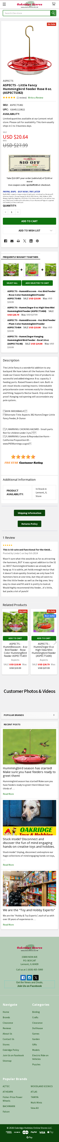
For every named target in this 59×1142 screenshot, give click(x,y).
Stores (6, 1044)
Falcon (6, 1111)
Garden (36, 1039)
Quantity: (9, 205)
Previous (4, 642)
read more (8, 793)
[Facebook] (5, 241)
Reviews (7, 1028)
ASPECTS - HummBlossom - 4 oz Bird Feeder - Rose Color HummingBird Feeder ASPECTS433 (15, 650)
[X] (24, 241)
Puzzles (36, 1064)
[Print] (18, 241)
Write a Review (35, 97)
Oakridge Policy (11, 1049)
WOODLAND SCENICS (42, 1086)
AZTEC (6, 1086)
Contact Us (8, 1039)
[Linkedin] (31, 241)
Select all (12, 283)
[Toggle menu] (4, 4)
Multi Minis (36, 1102)
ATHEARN (8, 1091)
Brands (6, 1017)
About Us (7, 1033)
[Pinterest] (37, 241)
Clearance (8, 1022)
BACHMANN (9, 1106)
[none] (29, 49)
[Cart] (54, 4)
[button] (29, 230)
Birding (36, 1011)
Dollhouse (37, 1028)
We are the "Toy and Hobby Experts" (29, 910)
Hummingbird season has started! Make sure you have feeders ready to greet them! (29, 772)
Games (35, 1033)
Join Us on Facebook (13, 1055)
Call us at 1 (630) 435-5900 (29, 969)
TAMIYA (34, 1097)
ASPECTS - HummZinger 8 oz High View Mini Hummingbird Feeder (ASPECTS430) (44, 650)
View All (35, 1107)
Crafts (35, 1017)
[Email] (12, 241)
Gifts (34, 1044)
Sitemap (7, 1060)
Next (55, 642)
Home (6, 1011)
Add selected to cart (37, 283)
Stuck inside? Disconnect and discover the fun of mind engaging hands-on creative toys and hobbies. (29, 843)
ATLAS (34, 1091)
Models (36, 1049)
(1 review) (22, 97)
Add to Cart (15, 638)
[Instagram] (29, 977)
